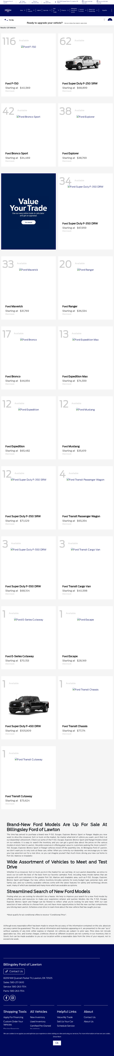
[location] (55, 2)
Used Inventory (37, 1021)
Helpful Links (66, 1011)
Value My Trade (65, 1017)
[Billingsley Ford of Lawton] (11, 10)
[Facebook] (6, 998)
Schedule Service (66, 1026)
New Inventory (37, 1017)
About (88, 1011)
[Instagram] (13, 998)
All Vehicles (38, 1011)
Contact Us (16, 971)
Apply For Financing (13, 1017)
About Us (88, 1021)
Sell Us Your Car (65, 1021)
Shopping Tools (15, 1011)
